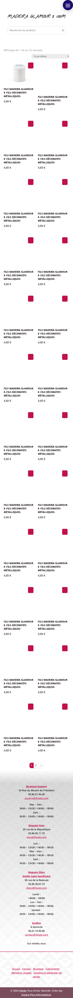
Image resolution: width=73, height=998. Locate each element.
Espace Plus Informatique (36, 994)
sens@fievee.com (37, 837)
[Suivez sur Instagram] (40, 982)
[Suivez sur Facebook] (33, 982)
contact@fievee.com (36, 934)
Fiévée (22, 990)
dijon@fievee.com (36, 888)
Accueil (16, 968)
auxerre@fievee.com (36, 798)
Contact (26, 968)
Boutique (38, 968)
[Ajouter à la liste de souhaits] (30, 65)
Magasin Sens (36, 825)
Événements (53, 968)
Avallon (36, 923)
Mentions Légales (21, 972)
